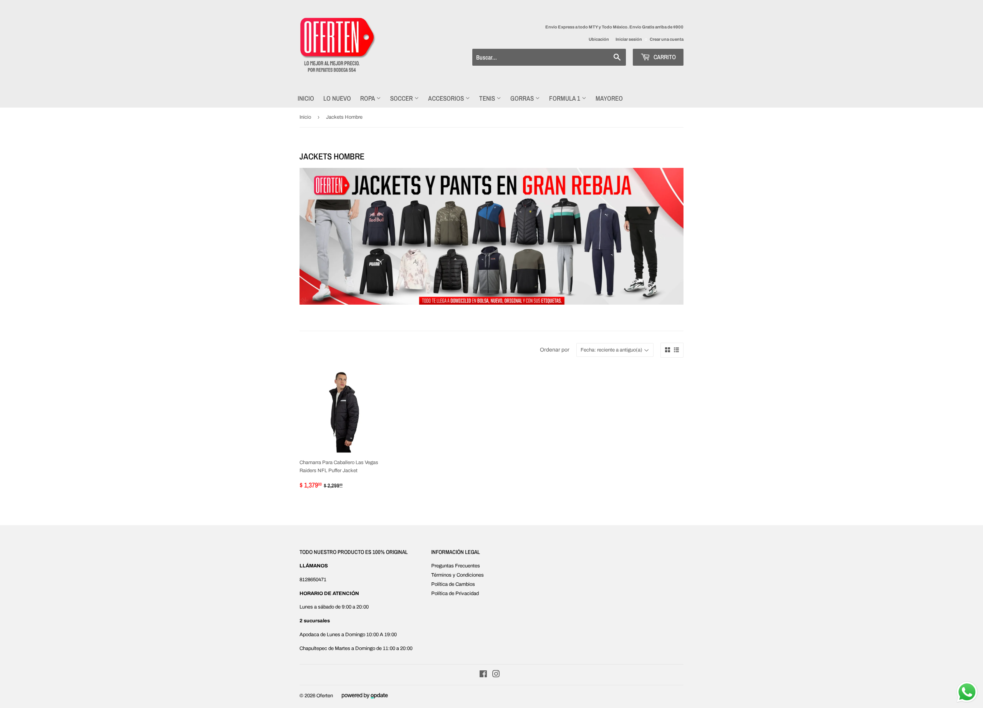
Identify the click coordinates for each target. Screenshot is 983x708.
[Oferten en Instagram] (496, 675)
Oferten (324, 695)
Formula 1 (565, 98)
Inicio (306, 98)
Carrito (664, 57)
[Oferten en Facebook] (483, 675)
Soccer (402, 98)
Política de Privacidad (455, 593)
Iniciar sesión (629, 39)
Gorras (522, 98)
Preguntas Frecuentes (455, 566)
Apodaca (309, 634)
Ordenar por (554, 350)
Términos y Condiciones (457, 575)
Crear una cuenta (666, 39)
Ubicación (599, 39)
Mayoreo (609, 98)
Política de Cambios (453, 584)
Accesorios (446, 98)
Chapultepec (313, 648)
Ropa (368, 98)
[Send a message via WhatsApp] (967, 692)
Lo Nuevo (337, 98)
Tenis (487, 98)
